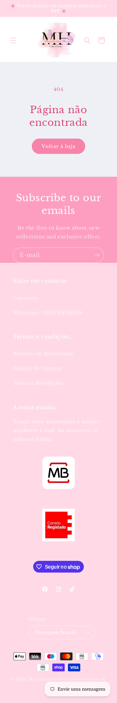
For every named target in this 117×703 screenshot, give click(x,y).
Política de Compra (37, 368)
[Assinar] (96, 255)
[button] (13, 40)
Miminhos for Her (47, 679)
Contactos (25, 298)
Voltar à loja (58, 146)
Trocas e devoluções (38, 383)
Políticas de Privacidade (43, 354)
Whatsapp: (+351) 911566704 (48, 313)
